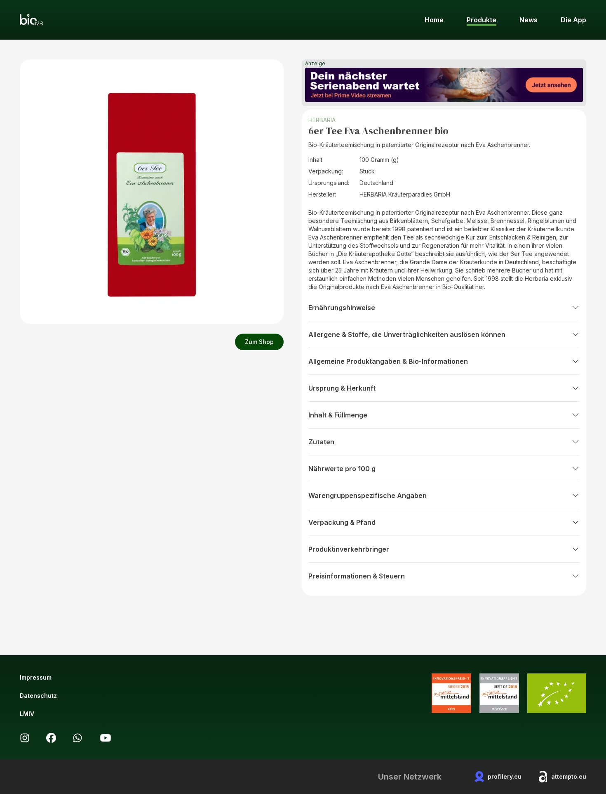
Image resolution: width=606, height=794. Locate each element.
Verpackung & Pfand (342, 522)
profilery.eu (504, 776)
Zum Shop (259, 341)
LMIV (27, 713)
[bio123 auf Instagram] (25, 738)
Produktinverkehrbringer (348, 549)
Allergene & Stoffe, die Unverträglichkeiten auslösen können (406, 334)
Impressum (36, 677)
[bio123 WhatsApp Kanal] (77, 738)
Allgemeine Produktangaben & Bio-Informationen (388, 361)
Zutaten (321, 442)
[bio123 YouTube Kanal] (105, 738)
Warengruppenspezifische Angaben (367, 495)
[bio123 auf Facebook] (51, 738)
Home (434, 20)
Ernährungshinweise (341, 307)
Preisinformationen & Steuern (356, 576)
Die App (573, 20)
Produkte (481, 20)
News (528, 20)
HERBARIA (322, 119)
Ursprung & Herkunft (342, 388)
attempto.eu (568, 776)
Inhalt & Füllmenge (337, 415)
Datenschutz (38, 695)
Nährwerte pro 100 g (342, 469)
